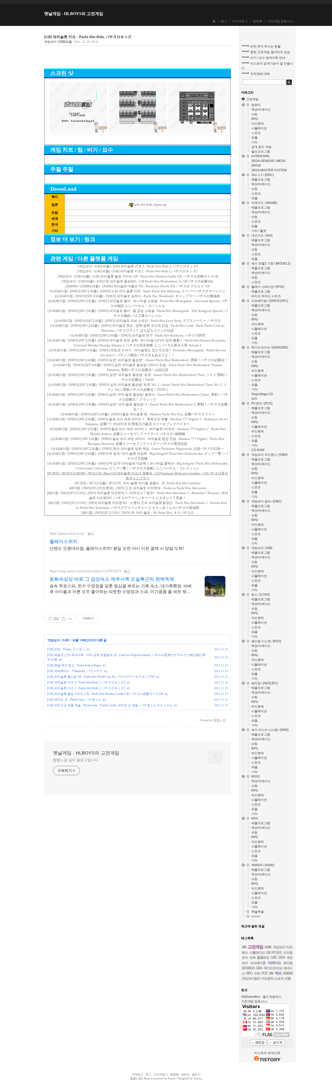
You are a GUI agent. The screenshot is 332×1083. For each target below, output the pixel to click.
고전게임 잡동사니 (280, 21)
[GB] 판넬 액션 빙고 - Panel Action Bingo (74, 665)
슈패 (252, 957)
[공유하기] (63, 619)
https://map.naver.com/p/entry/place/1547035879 (85, 571)
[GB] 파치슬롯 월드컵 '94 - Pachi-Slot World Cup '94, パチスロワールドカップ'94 (101, 677)
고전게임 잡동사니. (254, 1001)
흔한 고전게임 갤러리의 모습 (270, 52)
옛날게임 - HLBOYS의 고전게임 (73, 13)
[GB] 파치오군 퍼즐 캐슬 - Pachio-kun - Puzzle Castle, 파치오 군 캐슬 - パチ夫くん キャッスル (109, 705)
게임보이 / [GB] (58, 640)
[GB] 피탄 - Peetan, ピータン (66, 649)
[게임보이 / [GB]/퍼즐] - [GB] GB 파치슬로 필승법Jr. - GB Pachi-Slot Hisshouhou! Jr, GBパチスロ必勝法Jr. (137, 281)
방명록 (257, 21)
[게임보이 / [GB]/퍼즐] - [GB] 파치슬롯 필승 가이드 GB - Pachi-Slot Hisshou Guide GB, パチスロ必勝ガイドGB (138, 276)
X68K (268, 947)
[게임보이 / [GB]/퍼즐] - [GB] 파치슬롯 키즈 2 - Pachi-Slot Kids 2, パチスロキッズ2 (137, 271)
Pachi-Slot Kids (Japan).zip (150, 204)
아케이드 (274, 963)
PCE (264, 973)
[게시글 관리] (70, 619)
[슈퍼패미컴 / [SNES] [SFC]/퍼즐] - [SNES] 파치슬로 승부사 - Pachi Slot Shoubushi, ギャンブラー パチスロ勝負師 (137, 296)
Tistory (197, 1078)
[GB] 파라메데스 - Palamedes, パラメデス (74, 671)
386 (271, 973)
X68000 (288, 973)
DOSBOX (248, 968)
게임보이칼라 (251, 978)
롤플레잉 (263, 957)
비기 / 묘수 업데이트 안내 (267, 58)
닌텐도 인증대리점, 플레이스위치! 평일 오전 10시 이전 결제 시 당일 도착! (117, 548)
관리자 (185, 1074)
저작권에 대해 (260, 74)
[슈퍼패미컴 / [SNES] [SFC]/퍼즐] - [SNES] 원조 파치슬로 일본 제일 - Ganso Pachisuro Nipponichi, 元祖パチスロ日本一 (137, 449)
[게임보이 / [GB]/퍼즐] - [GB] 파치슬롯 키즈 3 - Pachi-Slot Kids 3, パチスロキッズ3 (138, 266)
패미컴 (288, 963)
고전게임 (255, 947)
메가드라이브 (273, 968)
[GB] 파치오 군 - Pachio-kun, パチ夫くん (74, 699)
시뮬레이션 (257, 952)
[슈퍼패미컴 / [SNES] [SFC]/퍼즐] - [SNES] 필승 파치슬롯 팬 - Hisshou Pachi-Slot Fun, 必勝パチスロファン (137, 414)
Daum (171, 1078)
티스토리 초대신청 (267, 1053)
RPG (249, 973)
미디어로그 (240, 21)
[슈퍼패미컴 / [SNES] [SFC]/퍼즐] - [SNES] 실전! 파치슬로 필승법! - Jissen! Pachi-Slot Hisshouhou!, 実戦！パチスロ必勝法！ (137, 360)
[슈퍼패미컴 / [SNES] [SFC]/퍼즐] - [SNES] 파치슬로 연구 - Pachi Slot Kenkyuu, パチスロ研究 (137, 335)
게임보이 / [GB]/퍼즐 (58, 42)
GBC (274, 957)
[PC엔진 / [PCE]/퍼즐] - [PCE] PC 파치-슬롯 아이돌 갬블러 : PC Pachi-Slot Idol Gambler (137, 483)
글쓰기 (196, 1074)
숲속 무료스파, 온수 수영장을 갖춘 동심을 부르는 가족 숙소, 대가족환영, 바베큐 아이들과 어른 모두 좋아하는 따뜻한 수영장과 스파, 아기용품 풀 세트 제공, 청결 (121, 589)
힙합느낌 (136, 1078)
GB (268, 952)
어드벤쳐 (267, 978)
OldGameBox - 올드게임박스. (261, 997)
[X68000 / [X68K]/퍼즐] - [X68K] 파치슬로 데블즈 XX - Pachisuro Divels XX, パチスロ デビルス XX (137, 286)
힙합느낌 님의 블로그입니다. (76, 760)
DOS (282, 957)
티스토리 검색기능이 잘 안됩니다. (267, 66)
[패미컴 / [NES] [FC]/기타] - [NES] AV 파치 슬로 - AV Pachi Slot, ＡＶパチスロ (137, 513)
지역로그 (137, 1074)
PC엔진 (277, 952)
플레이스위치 (64, 541)
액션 (278, 973)
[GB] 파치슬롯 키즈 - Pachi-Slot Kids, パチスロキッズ (87, 37)
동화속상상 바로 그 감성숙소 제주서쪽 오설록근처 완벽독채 (112, 579)
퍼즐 (75, 640)
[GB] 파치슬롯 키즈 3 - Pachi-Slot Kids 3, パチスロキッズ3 (86, 682)
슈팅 (257, 973)
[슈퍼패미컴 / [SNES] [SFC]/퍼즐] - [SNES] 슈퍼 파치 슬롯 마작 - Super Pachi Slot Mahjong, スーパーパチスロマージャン (137, 291)
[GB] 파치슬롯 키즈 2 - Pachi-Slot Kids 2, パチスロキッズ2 (86, 688)
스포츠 (279, 978)
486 (244, 947)
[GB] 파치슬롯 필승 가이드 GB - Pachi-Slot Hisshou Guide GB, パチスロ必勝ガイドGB (105, 694)
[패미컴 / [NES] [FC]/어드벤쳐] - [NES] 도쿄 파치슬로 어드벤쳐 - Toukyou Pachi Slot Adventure (137, 488)
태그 (224, 21)
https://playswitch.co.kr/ (67, 534)
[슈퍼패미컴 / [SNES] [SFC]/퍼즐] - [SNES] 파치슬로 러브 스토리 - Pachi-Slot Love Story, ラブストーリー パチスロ (137, 321)
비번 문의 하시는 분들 (265, 46)
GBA (259, 968)
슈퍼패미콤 (258, 963)
